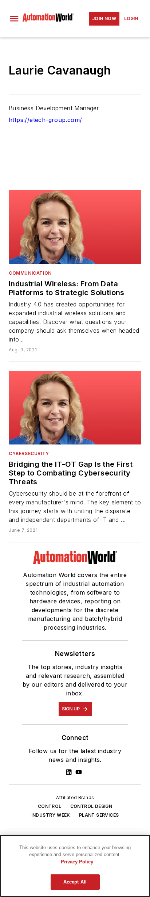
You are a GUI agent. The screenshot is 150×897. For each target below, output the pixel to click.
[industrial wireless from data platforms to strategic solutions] (75, 227)
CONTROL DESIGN (91, 806)
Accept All (75, 882)
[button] (14, 18)
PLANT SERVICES (99, 815)
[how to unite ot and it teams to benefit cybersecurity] (75, 407)
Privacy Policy (77, 861)
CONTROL (50, 806)
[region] (75, 866)
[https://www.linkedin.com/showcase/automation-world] (68, 772)
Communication (30, 273)
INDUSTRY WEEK (50, 815)
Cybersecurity (29, 453)
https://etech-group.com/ (45, 119)
